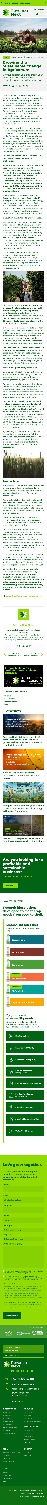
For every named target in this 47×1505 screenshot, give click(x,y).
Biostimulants (7, 1412)
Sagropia (27, 1442)
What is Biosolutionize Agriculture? (19, 3)
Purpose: (7, 1235)
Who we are (28, 1415)
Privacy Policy (37, 1271)
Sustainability (31, 1427)
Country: (7, 1226)
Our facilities (28, 1418)
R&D (6, 705)
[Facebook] (17, 646)
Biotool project (29, 1436)
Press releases (10, 702)
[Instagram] (27, 646)
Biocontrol (10, 596)
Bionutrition (21, 596)
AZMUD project (29, 1439)
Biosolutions (9, 699)
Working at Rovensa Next (33, 1421)
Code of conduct (28, 1493)
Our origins (28, 1412)
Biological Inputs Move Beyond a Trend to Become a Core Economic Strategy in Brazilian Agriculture (23, 808)
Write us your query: (13, 1244)
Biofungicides (7, 1424)
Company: (7, 1205)
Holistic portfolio (35, 596)
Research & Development (11, 1452)
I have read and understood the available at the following (24, 1271)
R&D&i (5, 1449)
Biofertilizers (7, 1415)
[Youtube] (23, 646)
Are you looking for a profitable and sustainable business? (23, 865)
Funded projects (8, 1461)
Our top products (9, 1433)
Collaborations (8, 1458)
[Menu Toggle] (42, 14)
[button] (1, 3)
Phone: (6, 1215)
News (6, 57)
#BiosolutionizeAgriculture (18, 876)
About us (28, 1409)
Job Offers (27, 1455)
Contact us (28, 1452)
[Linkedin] (20, 646)
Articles (7, 696)
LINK (28, 1273)
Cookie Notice (11, 1490)
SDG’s (26, 1433)
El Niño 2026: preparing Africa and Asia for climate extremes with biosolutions (23, 840)
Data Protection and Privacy (31, 1490)
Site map (40, 1493)
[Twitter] (30, 646)
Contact (28, 1449)
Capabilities (7, 1455)
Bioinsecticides (8, 1421)
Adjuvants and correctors (11, 1427)
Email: (6, 1195)
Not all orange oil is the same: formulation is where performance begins (21, 775)
